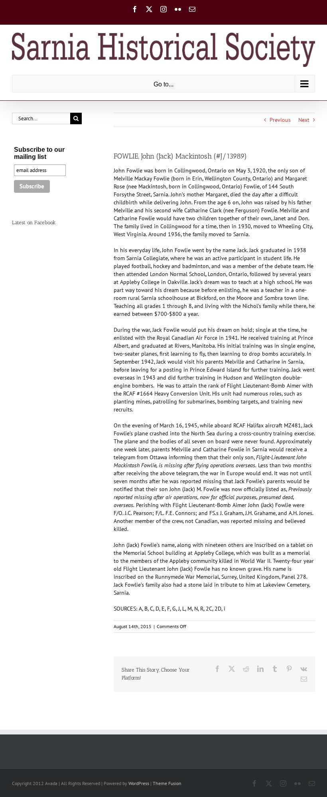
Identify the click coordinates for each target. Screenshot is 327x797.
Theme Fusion (167, 783)
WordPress (138, 783)
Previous (280, 119)
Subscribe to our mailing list (39, 153)
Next (303, 119)
